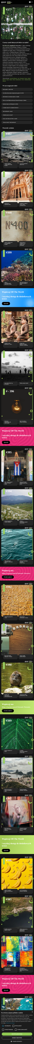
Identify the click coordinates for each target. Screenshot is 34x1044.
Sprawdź (6, 303)
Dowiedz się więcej (10, 1023)
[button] (17, 1041)
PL (29, 2)
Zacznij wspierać (8, 577)
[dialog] (17, 1027)
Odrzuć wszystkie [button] (17, 1038)
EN (32, 2)
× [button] (32, 1012)
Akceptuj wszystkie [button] (17, 1034)
